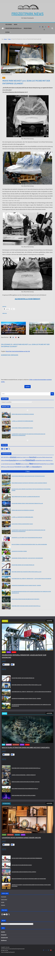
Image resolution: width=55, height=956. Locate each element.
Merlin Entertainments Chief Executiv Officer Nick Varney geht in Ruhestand (29, 878)
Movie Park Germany (12, 463)
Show (8, 466)
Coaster (24, 457)
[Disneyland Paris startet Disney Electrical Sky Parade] (6, 796)
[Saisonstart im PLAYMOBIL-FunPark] (6, 552)
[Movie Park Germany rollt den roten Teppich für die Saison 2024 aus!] (6, 572)
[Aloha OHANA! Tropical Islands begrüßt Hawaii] (6, 422)
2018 (5, 457)
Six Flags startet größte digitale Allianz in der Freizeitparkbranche (27, 858)
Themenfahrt (23, 466)
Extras (7, 32)
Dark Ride (27, 457)
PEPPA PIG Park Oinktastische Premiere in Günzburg (23, 510)
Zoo (41, 466)
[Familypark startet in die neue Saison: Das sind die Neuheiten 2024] (6, 606)
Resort (45, 463)
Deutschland (32, 457)
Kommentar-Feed (4, 937)
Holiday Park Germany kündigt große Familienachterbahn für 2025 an (27, 503)
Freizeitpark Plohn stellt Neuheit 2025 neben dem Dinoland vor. (26, 496)
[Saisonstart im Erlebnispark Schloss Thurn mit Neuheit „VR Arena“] (6, 586)
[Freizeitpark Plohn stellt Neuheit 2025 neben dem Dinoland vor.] (6, 497)
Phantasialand (41, 463)
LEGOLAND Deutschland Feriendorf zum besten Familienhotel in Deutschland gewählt (42, 331)
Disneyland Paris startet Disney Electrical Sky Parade (23, 795)
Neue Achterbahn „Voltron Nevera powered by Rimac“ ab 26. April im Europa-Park (29, 544)
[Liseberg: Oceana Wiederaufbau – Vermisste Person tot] (6, 775)
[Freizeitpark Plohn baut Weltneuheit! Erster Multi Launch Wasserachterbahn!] (6, 483)
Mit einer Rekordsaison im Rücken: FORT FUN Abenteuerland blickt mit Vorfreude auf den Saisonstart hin (31, 592)
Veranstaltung (36, 466)
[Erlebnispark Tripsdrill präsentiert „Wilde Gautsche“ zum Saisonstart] (6, 558)
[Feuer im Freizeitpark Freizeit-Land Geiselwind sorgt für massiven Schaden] (6, 476)
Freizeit (23, 460)
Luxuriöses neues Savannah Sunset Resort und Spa (21, 837)
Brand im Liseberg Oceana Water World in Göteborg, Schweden (26, 781)
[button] (18, 24)
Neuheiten (22, 744)
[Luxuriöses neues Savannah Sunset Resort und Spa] (27, 819)
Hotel (3, 463)
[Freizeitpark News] (2, 28)
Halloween (44, 460)
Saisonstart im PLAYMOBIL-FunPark (19, 551)
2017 (2, 457)
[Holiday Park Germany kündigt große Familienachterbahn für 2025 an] (6, 504)
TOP (27, 466)
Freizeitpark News (27, 14)
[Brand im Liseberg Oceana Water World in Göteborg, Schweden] (6, 782)
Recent (28, 471)
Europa (7, 460)
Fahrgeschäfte (8, 744)
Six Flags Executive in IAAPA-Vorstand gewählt (22, 865)
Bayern (21, 457)
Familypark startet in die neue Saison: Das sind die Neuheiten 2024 (26, 768)
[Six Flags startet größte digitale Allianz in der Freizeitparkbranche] (6, 859)
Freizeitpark (30, 460)
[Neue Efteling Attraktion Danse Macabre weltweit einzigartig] (6, 599)
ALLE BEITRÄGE (49, 620)
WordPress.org (4, 940)
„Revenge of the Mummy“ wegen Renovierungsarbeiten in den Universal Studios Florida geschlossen (31, 885)
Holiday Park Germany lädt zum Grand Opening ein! (23, 678)
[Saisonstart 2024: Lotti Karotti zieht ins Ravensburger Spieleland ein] (6, 435)
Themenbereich (17, 466)
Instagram (3, 905)
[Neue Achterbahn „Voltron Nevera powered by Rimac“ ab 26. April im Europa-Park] (6, 545)
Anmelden (3, 931)
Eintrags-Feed (3, 934)
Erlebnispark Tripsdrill (49, 457)
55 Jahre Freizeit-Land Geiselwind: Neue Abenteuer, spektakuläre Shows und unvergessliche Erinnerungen (28, 428)
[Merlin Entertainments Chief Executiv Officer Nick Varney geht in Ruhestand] (6, 879)
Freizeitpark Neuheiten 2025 (13, 28)
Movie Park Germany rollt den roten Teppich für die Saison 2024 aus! (26, 571)
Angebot (18, 457)
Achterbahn (13, 457)
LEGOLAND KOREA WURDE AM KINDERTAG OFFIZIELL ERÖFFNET (24, 871)
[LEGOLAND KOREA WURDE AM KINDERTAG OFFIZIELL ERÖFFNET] (6, 872)
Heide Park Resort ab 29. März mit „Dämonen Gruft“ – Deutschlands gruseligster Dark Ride (31, 578)
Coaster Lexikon (4, 899)
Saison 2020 (5, 466)
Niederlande (36, 463)
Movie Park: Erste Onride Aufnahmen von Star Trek (18, 351)
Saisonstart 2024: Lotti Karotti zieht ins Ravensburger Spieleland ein (27, 434)
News (15, 24)
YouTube (2, 902)
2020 (9, 457)
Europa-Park (12, 460)
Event (17, 460)
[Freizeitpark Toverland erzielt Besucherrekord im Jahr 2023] (6, 789)
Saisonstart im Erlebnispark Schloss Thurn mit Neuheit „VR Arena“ (26, 585)
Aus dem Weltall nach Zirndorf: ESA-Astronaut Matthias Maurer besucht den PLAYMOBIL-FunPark (31, 490)
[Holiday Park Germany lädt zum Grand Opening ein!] (6, 565)
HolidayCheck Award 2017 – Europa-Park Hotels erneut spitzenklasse (13, 331)
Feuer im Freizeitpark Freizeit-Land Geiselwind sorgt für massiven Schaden (28, 476)
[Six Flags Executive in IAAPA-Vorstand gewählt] (6, 865)
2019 (7, 457)
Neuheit (18, 463)
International (17, 834)
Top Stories (8, 24)
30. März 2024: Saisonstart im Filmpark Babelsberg (22, 414)
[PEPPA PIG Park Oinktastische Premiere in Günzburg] (6, 511)
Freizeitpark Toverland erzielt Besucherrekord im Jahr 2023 (25, 788)
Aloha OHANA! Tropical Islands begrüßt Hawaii (22, 421)
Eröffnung (3, 460)
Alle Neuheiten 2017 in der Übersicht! (27, 299)
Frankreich (20, 460)
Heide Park (48, 460)
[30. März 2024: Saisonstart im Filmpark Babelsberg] (6, 415)
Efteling (43, 457)
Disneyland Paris (39, 457)
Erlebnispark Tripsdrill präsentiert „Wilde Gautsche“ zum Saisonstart (27, 558)
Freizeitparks (28, 28)
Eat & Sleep (4, 834)
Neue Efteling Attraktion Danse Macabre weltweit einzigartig (25, 599)
